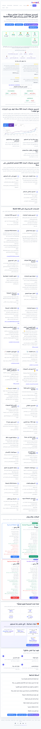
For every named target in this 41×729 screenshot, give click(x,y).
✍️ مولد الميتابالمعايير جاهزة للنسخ (33, 639)
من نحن (21, 5)
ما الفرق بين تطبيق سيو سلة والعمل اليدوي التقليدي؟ (27, 687)
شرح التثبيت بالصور (9, 24)
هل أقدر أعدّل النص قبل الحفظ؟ (31, 699)
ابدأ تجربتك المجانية (33, 556)
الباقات (31, 5)
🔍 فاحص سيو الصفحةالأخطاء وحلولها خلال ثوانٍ (20, 631)
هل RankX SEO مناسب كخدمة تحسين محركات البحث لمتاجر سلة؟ (24, 691)
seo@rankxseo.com (24, 725)
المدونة (7, 7)
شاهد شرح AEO (16, 383)
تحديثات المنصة (13, 720)
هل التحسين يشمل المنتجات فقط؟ (30, 703)
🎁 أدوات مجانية (25, 5)
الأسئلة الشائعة (15, 5)
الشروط (20, 720)
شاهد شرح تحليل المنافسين (14, 342)
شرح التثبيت (4, 5)
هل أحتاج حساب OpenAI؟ (33, 711)
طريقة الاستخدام (9, 5)
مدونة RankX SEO (33, 27)
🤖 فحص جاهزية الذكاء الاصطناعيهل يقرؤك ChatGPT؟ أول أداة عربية (33, 632)
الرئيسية (34, 5)
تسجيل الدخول (19, 24)
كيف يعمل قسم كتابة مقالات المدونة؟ (30, 695)
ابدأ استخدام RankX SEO (33, 714)
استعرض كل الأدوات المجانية (32, 645)
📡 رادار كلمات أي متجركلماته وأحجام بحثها (8, 631)
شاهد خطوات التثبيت (22, 714)
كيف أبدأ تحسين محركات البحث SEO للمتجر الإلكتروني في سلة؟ (25, 683)
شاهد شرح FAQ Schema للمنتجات (13, 256)
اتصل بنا (3, 7)
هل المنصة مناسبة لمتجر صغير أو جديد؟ (29, 679)
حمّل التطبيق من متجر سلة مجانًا (31, 24)
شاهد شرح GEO (35, 347)
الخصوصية (24, 720)
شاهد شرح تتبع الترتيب (15, 363)
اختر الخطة (15, 556)
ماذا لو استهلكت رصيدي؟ (33, 707)
